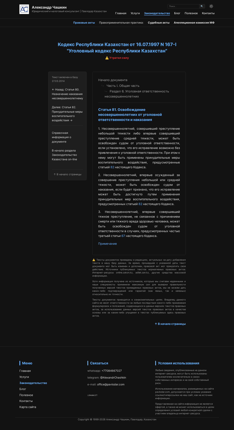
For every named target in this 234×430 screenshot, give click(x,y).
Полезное (191, 13)
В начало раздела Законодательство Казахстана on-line (64, 155)
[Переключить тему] (211, 6)
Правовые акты (84, 22)
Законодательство (157, 13)
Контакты (208, 13)
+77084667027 (112, 370)
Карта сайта (27, 407)
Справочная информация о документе (61, 137)
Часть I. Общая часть (122, 86)
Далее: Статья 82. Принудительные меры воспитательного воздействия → (67, 113)
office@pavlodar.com (110, 384)
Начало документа (112, 80)
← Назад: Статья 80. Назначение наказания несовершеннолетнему (67, 94)
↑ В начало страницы (170, 323)
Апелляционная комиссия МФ (194, 22)
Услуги (135, 13)
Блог (177, 13)
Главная (120, 13)
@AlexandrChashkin (113, 377)
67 (123, 236)
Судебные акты (159, 22)
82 (112, 167)
